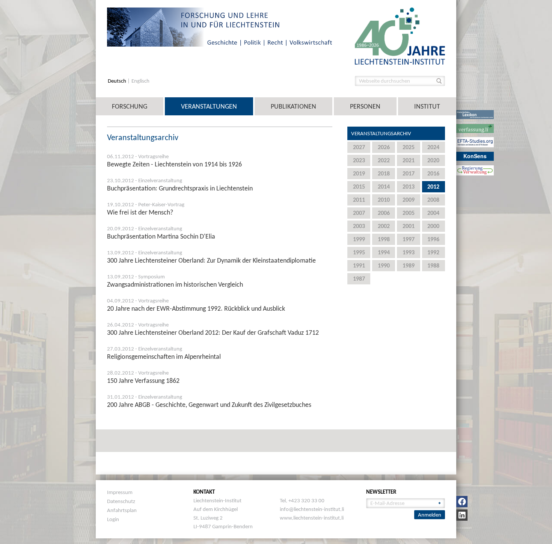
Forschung (129, 106)
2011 (359, 199)
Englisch (140, 81)
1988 (433, 265)
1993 (409, 252)
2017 (409, 173)
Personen (365, 106)
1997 (409, 239)
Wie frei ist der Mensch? (140, 212)
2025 (409, 147)
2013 (409, 186)
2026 (384, 147)
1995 (359, 252)
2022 (384, 160)
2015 (359, 186)
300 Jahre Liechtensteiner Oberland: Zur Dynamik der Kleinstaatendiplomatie (211, 260)
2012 (433, 186)
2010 (384, 199)
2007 (359, 212)
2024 (433, 147)
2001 (409, 226)
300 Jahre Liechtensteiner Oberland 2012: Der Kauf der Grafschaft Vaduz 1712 (213, 332)
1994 (384, 252)
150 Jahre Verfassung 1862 (143, 380)
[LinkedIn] (462, 515)
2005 (409, 212)
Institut (427, 106)
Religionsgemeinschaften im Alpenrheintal (164, 356)
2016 (433, 173)
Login (113, 519)
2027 (359, 147)
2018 (384, 173)
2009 (409, 199)
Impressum (120, 492)
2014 (384, 186)
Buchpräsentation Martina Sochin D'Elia (161, 236)
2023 (359, 160)
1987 (359, 278)
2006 (384, 212)
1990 (384, 265)
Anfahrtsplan (122, 510)
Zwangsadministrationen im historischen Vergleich (175, 284)
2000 (433, 226)
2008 (433, 199)
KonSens (475, 156)
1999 (359, 239)
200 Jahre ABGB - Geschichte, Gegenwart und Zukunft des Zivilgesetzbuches (209, 404)
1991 (359, 265)
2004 (433, 212)
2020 (433, 160)
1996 (433, 239)
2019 (359, 173)
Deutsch (117, 81)
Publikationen (293, 106)
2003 (359, 226)
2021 (409, 160)
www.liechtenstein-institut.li (312, 517)
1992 (433, 252)
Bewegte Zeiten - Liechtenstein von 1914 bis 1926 (174, 164)
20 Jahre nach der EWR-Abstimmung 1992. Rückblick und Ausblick (196, 308)
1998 (384, 239)
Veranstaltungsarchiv (381, 133)
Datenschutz (121, 501)
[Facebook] (462, 501)
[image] (400, 35)
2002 (384, 226)
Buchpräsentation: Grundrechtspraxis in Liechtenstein (180, 188)
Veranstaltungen (209, 106)
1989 (409, 265)
